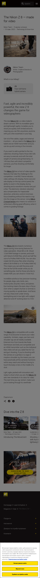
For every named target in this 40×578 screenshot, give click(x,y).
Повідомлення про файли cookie (17, 559)
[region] (20, 560)
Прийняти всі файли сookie (20, 574)
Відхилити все (20, 569)
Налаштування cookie (19, 563)
